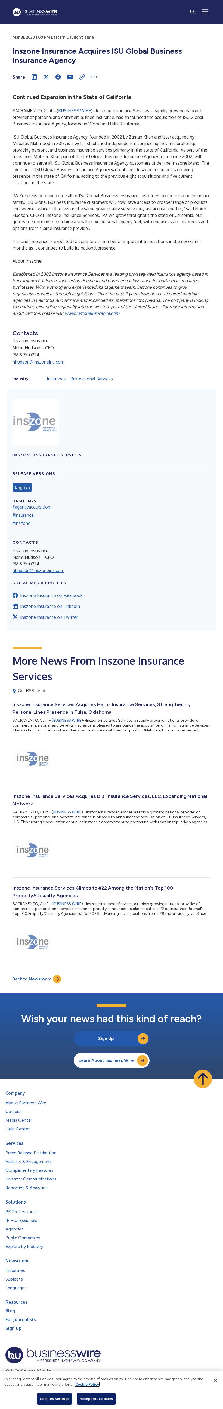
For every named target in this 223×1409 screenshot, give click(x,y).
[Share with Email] (70, 77)
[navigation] (205, 12)
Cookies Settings (54, 1398)
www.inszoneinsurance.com (92, 313)
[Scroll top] (203, 1079)
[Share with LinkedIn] (34, 77)
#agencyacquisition (31, 507)
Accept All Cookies (96, 1398)
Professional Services (92, 379)
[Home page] (35, 12)
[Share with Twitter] (46, 77)
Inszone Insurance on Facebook (51, 595)
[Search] (192, 12)
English (22, 487)
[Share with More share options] (94, 77)
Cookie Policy (87, 1384)
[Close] (215, 1380)
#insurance (23, 515)
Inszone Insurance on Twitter (49, 617)
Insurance (56, 379)
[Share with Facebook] (58, 77)
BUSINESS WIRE (74, 110)
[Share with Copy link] (82, 77)
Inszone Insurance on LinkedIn (50, 606)
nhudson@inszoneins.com (38, 362)
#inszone (21, 523)
